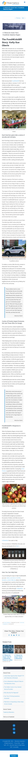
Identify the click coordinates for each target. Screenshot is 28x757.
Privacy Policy (17, 743)
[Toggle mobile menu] (24, 2)
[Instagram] (14, 725)
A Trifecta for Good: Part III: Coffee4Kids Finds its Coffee (7, 657)
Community (22, 622)
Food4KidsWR (15, 81)
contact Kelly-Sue (11, 580)
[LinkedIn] (14, 732)
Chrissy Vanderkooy (7, 622)
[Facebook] (14, 729)
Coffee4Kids (5, 540)
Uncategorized (5, 624)
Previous (18, 18)
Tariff (4, 745)
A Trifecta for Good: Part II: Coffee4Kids (18, 656)
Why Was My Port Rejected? (11, 692)
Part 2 (17, 546)
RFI (8, 745)
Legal (22, 743)
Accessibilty (15, 747)
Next (23, 18)
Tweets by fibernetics (8, 712)
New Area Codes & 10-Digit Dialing (16, 745)
